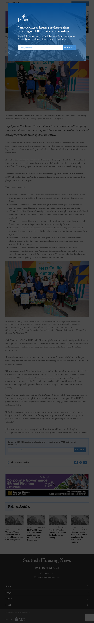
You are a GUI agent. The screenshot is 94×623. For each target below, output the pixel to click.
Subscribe (69, 48)
